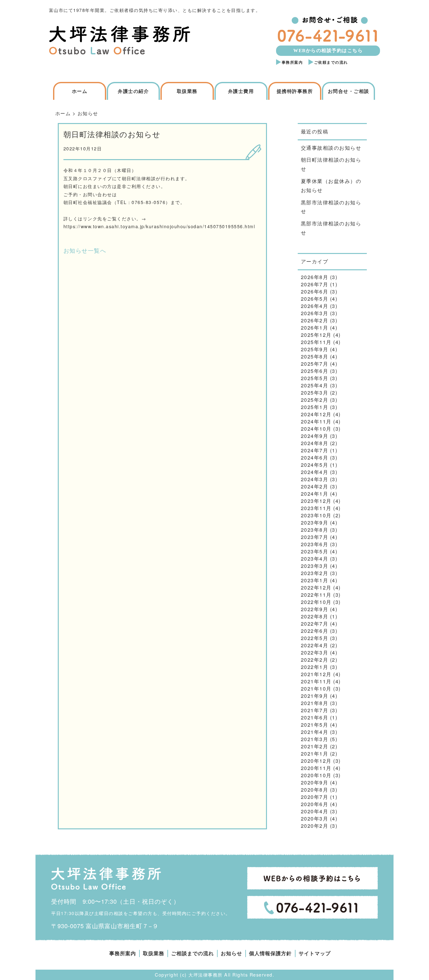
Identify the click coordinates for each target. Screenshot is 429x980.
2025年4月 (315, 385)
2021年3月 (315, 739)
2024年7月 (315, 450)
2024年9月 (315, 435)
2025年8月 (315, 356)
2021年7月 (315, 710)
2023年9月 (315, 522)
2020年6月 (315, 804)
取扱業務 (187, 91)
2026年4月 (315, 306)
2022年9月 (315, 609)
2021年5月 (315, 724)
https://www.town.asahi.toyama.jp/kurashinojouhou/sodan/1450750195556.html (159, 226)
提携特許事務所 (295, 91)
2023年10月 (316, 515)
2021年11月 (316, 681)
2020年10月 (316, 775)
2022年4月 (315, 645)
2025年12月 (316, 334)
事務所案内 (292, 62)
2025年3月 (315, 392)
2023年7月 (315, 537)
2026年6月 (315, 291)
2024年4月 (315, 472)
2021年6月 (315, 717)
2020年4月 (315, 811)
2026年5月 (315, 298)
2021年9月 (315, 695)
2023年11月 (316, 508)
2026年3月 (315, 313)
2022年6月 (315, 630)
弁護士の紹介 (133, 91)
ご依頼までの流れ (331, 62)
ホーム (80, 91)
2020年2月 (315, 825)
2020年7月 (315, 796)
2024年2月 (315, 486)
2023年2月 (315, 573)
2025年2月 (315, 399)
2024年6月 (315, 457)
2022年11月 (316, 594)
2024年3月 (315, 479)
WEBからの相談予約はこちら (328, 50)
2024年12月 (316, 414)
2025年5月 (315, 378)
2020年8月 (315, 789)
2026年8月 (315, 277)
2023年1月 (315, 580)
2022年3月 (315, 652)
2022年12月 (316, 587)
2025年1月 (315, 407)
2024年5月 (315, 464)
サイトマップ (315, 953)
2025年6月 (315, 370)
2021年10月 (316, 688)
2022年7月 (315, 623)
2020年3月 (315, 818)
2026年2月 (315, 320)
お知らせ (231, 953)
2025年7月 (315, 363)
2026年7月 (315, 284)
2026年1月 (315, 327)
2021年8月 (315, 703)
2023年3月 (315, 565)
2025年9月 (315, 349)
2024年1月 (315, 493)
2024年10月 (316, 428)
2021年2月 (315, 746)
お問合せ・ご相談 (348, 91)
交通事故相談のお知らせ (331, 147)
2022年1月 (315, 666)
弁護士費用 (241, 91)
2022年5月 (315, 638)
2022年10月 (316, 602)
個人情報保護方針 (270, 953)
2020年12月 (316, 760)
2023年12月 (316, 500)
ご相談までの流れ (192, 953)
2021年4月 (315, 731)
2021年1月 (315, 753)
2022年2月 (315, 659)
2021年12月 (316, 674)
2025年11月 (316, 342)
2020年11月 (316, 768)
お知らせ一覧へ (84, 250)
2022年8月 (315, 616)
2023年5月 (315, 551)
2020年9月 (315, 782)
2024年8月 (315, 443)
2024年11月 (316, 421)
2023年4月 (315, 558)
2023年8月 (315, 529)
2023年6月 (315, 544)
